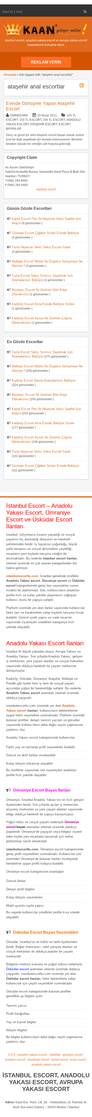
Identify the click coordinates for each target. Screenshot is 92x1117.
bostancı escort (15, 1059)
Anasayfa (10, 74)
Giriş (19, 11)
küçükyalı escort (38, 1059)
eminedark (19, 115)
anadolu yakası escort (32, 1054)
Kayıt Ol (7, 11)
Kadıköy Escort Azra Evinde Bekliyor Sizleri (43, 304)
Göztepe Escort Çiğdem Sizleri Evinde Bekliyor (45, 233)
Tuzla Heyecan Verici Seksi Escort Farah (41, 247)
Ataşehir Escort (43, 124)
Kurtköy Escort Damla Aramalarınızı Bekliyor (44, 380)
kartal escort (60, 1059)
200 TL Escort (54, 120)
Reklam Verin (46, 62)
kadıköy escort (46, 189)
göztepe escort (72, 1054)
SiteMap (54, 1054)
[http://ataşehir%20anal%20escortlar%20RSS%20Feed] (82, 86)
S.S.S (11, 1054)
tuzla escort (77, 1059)
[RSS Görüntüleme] (85, 11)
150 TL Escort (30, 120)
